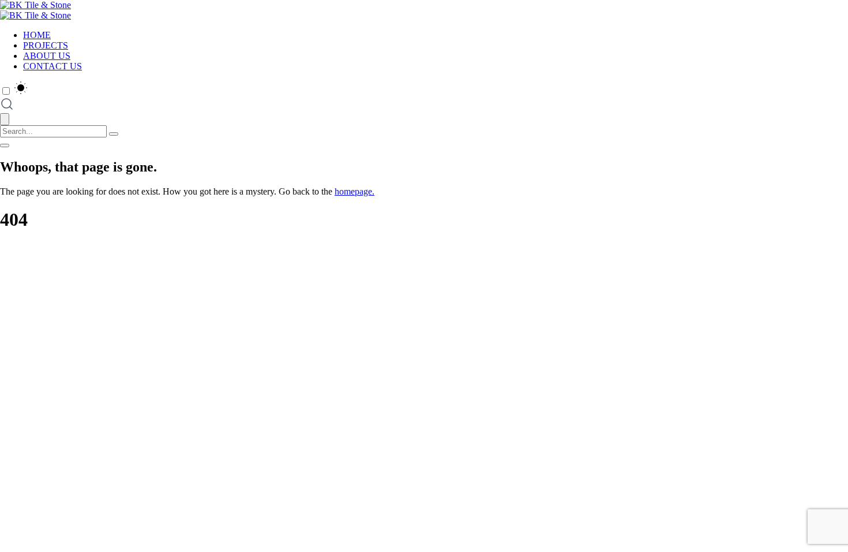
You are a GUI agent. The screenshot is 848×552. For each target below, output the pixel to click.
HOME (37, 35)
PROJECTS (45, 45)
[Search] (113, 134)
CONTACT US (52, 66)
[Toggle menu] (4, 145)
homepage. (354, 191)
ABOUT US (46, 56)
